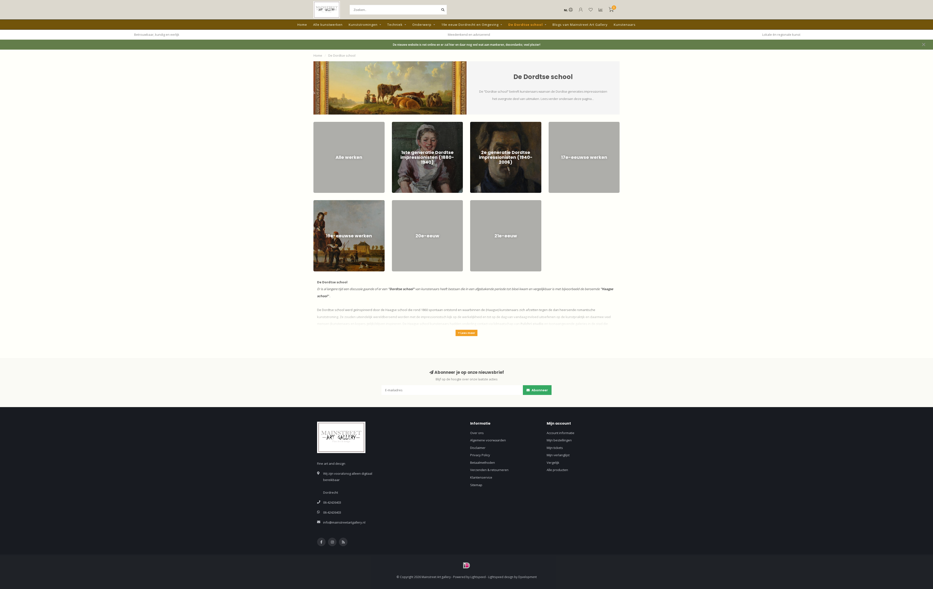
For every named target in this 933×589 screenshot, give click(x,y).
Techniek (395, 24)
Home (302, 24)
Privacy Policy (480, 455)
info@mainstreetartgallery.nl (344, 522)
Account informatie (560, 433)
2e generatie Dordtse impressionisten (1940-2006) (503, 126)
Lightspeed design (500, 577)
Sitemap (476, 485)
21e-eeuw (477, 202)
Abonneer (539, 390)
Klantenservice (481, 477)
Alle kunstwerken (328, 24)
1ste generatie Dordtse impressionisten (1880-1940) (426, 126)
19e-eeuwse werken (328, 202)
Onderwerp (422, 24)
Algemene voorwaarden (488, 440)
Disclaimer (477, 448)
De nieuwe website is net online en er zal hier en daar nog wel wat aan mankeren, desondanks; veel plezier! (466, 44)
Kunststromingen (363, 24)
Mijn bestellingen (559, 440)
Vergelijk (553, 462)
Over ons (477, 433)
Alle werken (322, 124)
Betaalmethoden (482, 462)
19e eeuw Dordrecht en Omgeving (470, 24)
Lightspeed (478, 577)
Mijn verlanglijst (558, 455)
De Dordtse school (525, 24)
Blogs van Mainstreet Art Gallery (580, 24)
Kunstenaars (625, 24)
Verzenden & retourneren (489, 470)
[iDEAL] (466, 565)
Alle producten (557, 470)
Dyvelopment (527, 577)
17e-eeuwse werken (564, 124)
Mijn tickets (555, 448)
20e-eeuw (399, 202)
